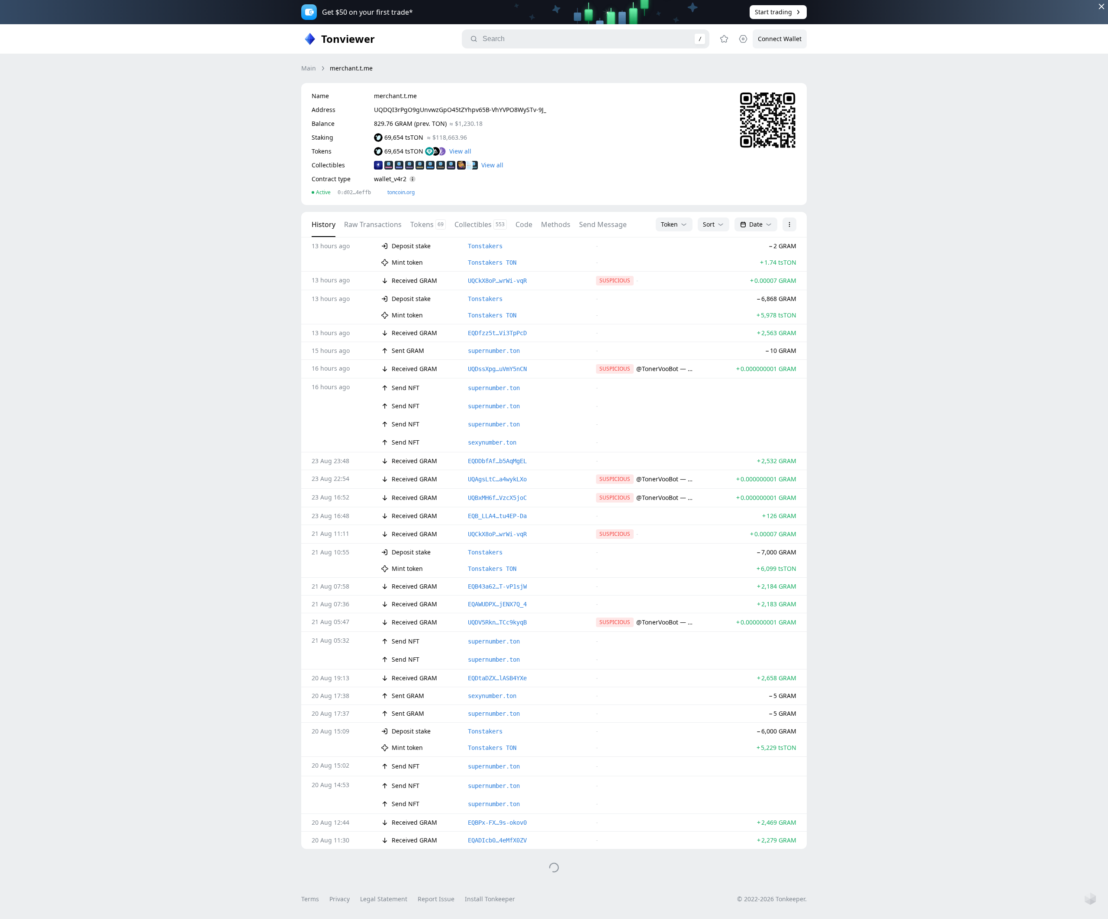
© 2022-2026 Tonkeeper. (772, 899)
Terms (310, 899)
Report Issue (436, 899)
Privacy (339, 899)
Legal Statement (383, 899)
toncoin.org (401, 192)
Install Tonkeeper (490, 899)
